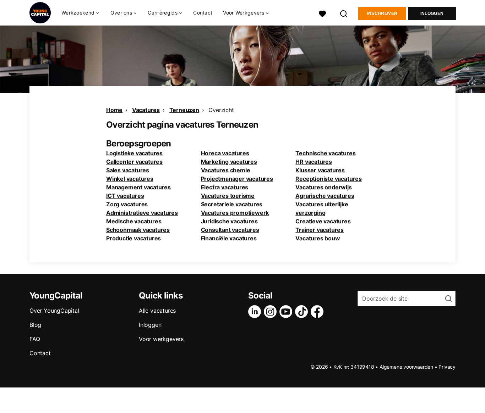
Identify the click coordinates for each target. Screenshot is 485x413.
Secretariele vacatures (232, 204)
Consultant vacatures (230, 229)
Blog (35, 324)
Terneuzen (184, 109)
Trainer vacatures (319, 229)
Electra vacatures (225, 187)
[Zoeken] (344, 13)
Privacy (447, 367)
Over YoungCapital (54, 310)
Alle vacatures (157, 310)
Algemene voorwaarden (406, 367)
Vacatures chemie (225, 170)
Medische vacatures (133, 221)
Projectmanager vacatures (237, 178)
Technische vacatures (325, 153)
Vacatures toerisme (228, 195)
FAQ (34, 338)
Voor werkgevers (161, 338)
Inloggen (431, 13)
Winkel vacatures (129, 178)
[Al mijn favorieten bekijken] (322, 13)
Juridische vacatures (229, 221)
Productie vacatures (133, 238)
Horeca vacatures (225, 153)
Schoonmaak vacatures (138, 229)
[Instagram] (271, 311)
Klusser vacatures (320, 170)
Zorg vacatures (127, 204)
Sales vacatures (127, 170)
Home (114, 109)
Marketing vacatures (229, 161)
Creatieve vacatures (322, 221)
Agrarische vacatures (324, 195)
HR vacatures (313, 161)
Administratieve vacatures (142, 212)
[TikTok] (303, 311)
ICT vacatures (125, 195)
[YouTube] (287, 311)
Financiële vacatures (229, 238)
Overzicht (221, 109)
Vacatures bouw (317, 238)
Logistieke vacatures (134, 153)
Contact (202, 13)
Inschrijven (382, 13)
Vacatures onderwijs (323, 187)
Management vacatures (138, 187)
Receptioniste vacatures (328, 178)
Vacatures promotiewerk (235, 212)
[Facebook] (318, 311)
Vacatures (146, 109)
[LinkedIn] (256, 311)
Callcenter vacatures (134, 161)
